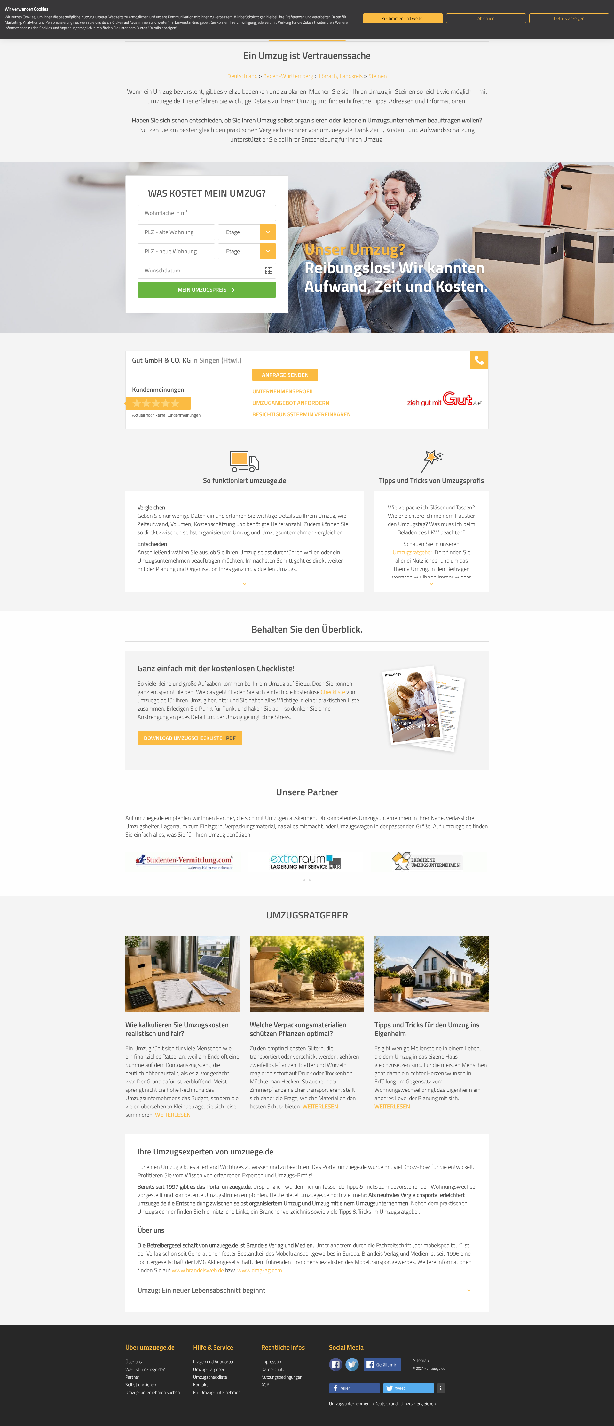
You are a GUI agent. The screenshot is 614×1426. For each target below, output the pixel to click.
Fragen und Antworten (213, 1361)
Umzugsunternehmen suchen (152, 1392)
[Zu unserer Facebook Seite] (335, 1364)
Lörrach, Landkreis (341, 76)
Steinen (377, 76)
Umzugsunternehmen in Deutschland (363, 1403)
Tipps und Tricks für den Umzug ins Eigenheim (426, 1029)
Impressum (272, 1361)
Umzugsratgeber (412, 552)
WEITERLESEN (173, 1114)
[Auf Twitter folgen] (352, 1364)
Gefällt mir (386, 1364)
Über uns (133, 1361)
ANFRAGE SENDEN (285, 375)
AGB (265, 1384)
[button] (354, 1388)
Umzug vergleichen (418, 1403)
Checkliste (333, 692)
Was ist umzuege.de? (145, 1369)
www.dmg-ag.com (259, 1270)
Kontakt (200, 1384)
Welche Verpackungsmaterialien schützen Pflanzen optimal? (298, 1029)
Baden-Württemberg (288, 76)
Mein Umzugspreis (207, 290)
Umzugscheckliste (210, 1377)
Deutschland (242, 76)
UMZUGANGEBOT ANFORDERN (290, 403)
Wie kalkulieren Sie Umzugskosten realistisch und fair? (177, 1029)
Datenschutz (273, 1369)
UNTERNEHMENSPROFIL (283, 391)
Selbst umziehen (140, 1384)
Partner (132, 1377)
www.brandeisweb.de (198, 1270)
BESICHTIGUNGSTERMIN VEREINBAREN (301, 414)
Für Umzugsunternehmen (216, 1392)
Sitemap (421, 1360)
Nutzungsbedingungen (281, 1377)
